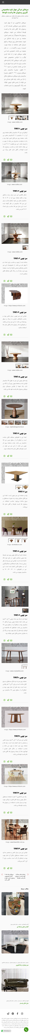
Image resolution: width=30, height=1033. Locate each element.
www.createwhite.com (17, 671)
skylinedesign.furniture (17, 427)
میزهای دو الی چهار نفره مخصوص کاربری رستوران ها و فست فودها (15, 11)
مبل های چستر (24, 1003)
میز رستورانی (8, 16)
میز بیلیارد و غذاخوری (5, 962)
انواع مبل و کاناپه (26, 1000)
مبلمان (26, 16)
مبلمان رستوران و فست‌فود (18, 16)
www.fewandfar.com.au (17, 842)
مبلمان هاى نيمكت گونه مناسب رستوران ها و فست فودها (20, 876)
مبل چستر (20, 1000)
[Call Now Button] (26, 1029)
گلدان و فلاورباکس (25, 924)
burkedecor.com (17, 545)
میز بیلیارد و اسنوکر (13, 962)
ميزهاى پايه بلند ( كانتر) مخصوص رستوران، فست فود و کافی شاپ (10, 877)
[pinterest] (13, 1014)
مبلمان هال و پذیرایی (21, 962)
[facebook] (18, 1014)
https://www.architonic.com (17, 306)
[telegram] (8, 1014)
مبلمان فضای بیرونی (14, 924)
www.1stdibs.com (17, 122)
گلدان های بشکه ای (23, 927)
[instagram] (22, 1014)
